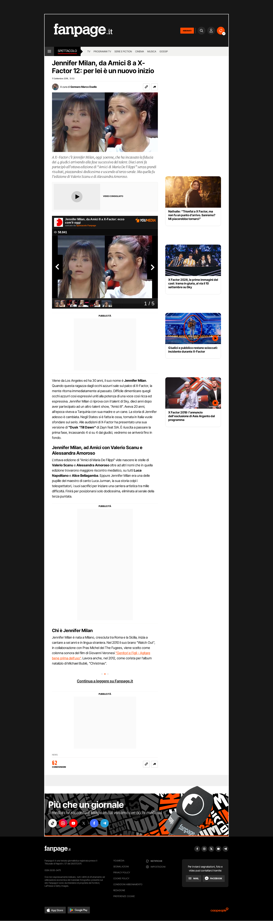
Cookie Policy (121, 878)
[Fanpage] (58, 849)
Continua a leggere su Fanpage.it (105, 681)
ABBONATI (187, 31)
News (55, 755)
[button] (154, 87)
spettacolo (67, 51)
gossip (164, 51)
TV (88, 51)
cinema (139, 51)
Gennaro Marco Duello (83, 86)
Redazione (119, 890)
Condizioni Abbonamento (127, 884)
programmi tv (102, 51)
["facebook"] (94, 823)
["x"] (83, 823)
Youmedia (118, 860)
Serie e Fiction (123, 51)
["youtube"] (73, 823)
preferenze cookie (124, 896)
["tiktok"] (52, 823)
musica (151, 51)
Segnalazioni (121, 866)
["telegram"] (104, 823)
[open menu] (49, 51)
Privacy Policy (121, 872)
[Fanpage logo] (79, 30)
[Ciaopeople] (219, 911)
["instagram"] (63, 823)
